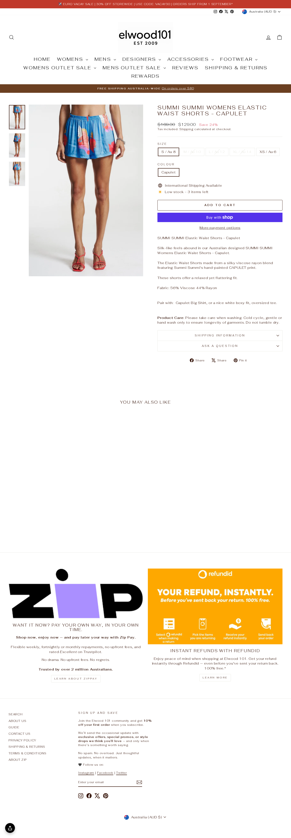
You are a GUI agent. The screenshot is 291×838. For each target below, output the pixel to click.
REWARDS (145, 76)
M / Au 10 (192, 152)
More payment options (220, 228)
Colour (166, 164)
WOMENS (71, 59)
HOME (42, 59)
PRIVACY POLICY (22, 740)
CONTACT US (19, 734)
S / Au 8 (168, 152)
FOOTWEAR (237, 59)
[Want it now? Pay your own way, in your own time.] (76, 594)
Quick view (41, 508)
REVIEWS (185, 68)
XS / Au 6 (268, 152)
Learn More (215, 677)
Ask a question (220, 346)
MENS (103, 59)
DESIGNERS (140, 59)
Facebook (105, 773)
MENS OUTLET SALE (132, 68)
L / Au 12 (217, 152)
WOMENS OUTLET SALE (58, 68)
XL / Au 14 (242, 152)
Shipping (186, 129)
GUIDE (14, 727)
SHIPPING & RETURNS (236, 68)
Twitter (121, 773)
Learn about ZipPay (76, 678)
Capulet (168, 172)
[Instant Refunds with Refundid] (215, 607)
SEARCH (16, 714)
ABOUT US (17, 721)
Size (162, 144)
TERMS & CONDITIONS (27, 753)
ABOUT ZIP (18, 760)
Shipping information (220, 335)
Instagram (86, 773)
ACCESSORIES (188, 59)
